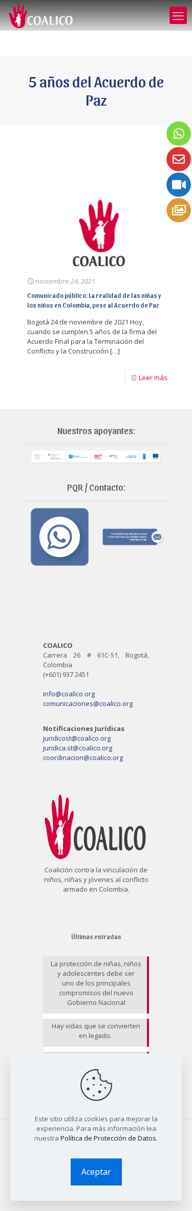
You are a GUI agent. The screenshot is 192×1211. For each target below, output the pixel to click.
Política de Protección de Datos (108, 1138)
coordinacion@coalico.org (83, 757)
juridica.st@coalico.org (77, 747)
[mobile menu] (178, 15)
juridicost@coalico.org (77, 738)
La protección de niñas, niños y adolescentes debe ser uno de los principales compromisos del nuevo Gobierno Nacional (96, 983)
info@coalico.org (69, 693)
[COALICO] (41, 15)
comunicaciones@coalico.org (88, 703)
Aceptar (96, 1171)
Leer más (153, 377)
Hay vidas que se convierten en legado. (96, 1030)
